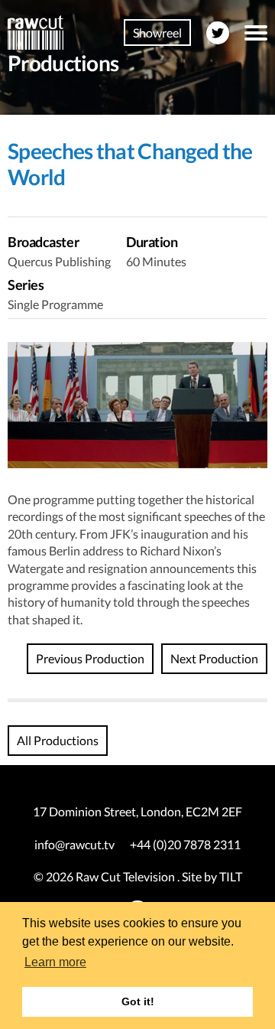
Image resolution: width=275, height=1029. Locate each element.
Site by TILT (212, 876)
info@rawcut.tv (74, 844)
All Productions (58, 740)
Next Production (214, 658)
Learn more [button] (55, 962)
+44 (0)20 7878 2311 (185, 844)
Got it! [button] (137, 1001)
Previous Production (90, 658)
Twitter (217, 32)
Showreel (157, 32)
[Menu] (255, 32)
